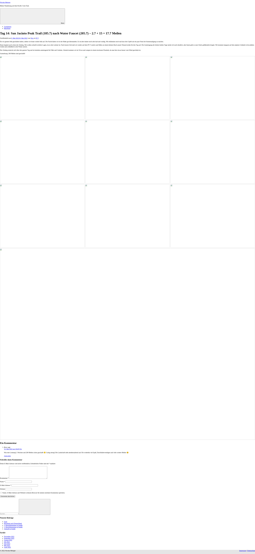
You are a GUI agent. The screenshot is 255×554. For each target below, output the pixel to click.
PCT (37, 38)
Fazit (5, 522)
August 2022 (8, 540)
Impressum (242, 551)
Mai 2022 (7, 545)
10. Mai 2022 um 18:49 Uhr (13, 449)
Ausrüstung (7, 26)
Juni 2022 (7, 544)
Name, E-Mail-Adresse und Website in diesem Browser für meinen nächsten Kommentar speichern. (33, 493)
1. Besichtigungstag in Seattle (13, 527)
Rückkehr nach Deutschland (13, 523)
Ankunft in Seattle (9, 529)
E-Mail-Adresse (5, 485)
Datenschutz (251, 551)
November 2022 (9, 536)
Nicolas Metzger (5, 2)
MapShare (7, 28)
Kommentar (4, 478)
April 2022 (7, 547)
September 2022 (9, 538)
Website (2, 489)
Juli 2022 (7, 542)
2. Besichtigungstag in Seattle (13, 525)
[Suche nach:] (9, 514)
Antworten (7, 456)
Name (2, 481)
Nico (32, 38)
